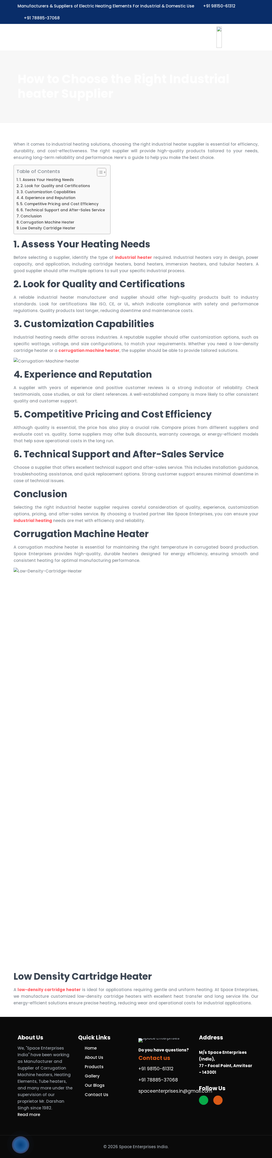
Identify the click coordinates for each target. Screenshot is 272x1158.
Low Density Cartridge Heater (47, 228)
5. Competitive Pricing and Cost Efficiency (59, 204)
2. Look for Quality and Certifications (55, 185)
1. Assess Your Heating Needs (46, 179)
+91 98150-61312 (219, 6)
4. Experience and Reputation (48, 197)
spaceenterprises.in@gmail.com (175, 1091)
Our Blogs (95, 1085)
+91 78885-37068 (42, 18)
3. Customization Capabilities (48, 192)
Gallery (92, 1076)
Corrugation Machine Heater (47, 222)
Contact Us (96, 1094)
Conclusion (31, 216)
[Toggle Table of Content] (99, 172)
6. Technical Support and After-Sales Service (62, 210)
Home (91, 1048)
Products (94, 1066)
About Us (94, 1057)
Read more (29, 1114)
